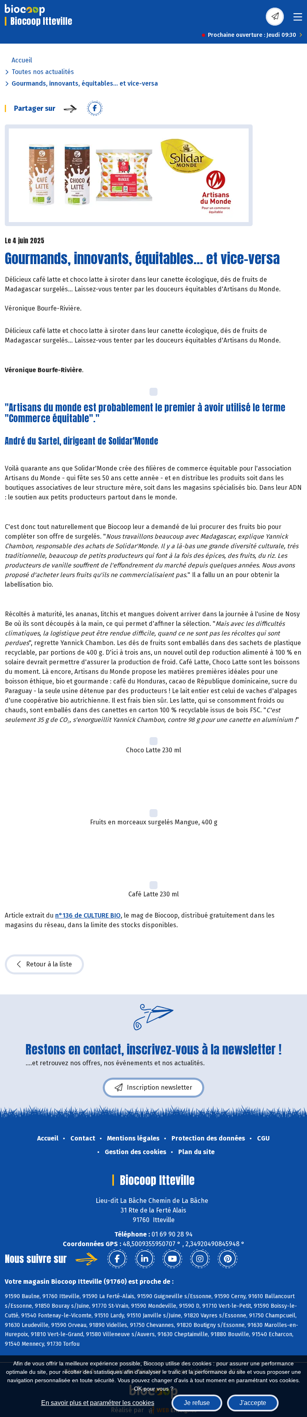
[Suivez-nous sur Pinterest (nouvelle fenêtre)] (227, 1259)
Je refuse (197, 1402)
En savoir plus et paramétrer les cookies (97, 1402)
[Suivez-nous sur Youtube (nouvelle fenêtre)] (172, 1259)
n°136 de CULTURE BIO (88, 915)
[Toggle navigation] (297, 19)
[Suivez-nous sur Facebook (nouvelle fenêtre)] (117, 1259)
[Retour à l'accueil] (25, 10)
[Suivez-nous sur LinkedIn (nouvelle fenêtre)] (145, 1259)
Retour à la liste (49, 964)
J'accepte (252, 1402)
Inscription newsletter (159, 1087)
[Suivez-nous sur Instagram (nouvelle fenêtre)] (200, 1259)
